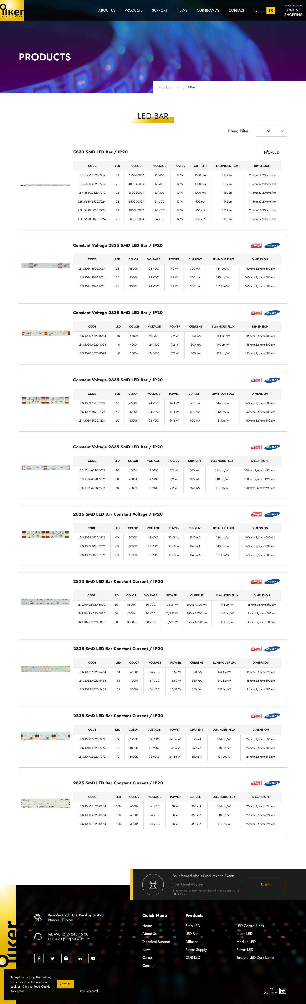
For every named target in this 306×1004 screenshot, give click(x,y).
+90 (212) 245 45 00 (71, 934)
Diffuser (191, 941)
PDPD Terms (179, 894)
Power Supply (196, 949)
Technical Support (156, 941)
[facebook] (39, 958)
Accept (65, 984)
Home (147, 925)
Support (159, 10)
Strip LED (192, 925)
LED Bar (189, 87)
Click (25, 986)
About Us (106, 10)
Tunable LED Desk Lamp (255, 957)
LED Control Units (250, 925)
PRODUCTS (134, 10)
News (182, 10)
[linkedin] (79, 958)
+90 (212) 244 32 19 (72, 939)
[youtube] (93, 958)
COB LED (192, 957)
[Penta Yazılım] (283, 991)
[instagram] (66, 958)
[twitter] (52, 958)
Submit (266, 884)
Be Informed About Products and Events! (204, 875)
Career (147, 957)
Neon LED (244, 933)
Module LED (246, 941)
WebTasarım (269, 991)
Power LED (244, 949)
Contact (236, 10)
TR (271, 10)
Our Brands (208, 10)
